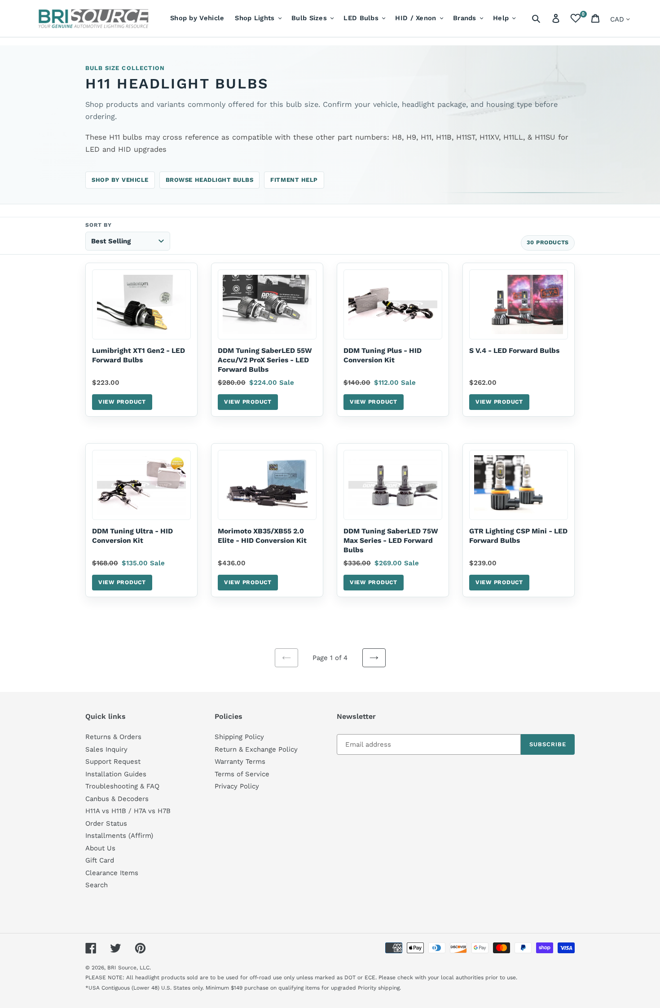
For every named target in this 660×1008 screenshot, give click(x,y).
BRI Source (121, 967)
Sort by (98, 225)
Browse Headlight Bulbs (210, 179)
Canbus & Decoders (117, 799)
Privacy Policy (237, 786)
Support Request (113, 761)
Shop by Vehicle (120, 179)
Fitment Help (293, 179)
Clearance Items (111, 873)
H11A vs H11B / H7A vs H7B (128, 811)
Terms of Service (242, 774)
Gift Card (99, 860)
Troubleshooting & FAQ (122, 786)
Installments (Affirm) (119, 836)
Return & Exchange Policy (256, 749)
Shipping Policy (239, 737)
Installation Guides (115, 774)
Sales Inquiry (106, 749)
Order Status (106, 823)
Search (96, 885)
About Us (100, 848)
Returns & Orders (113, 737)
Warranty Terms (240, 761)
